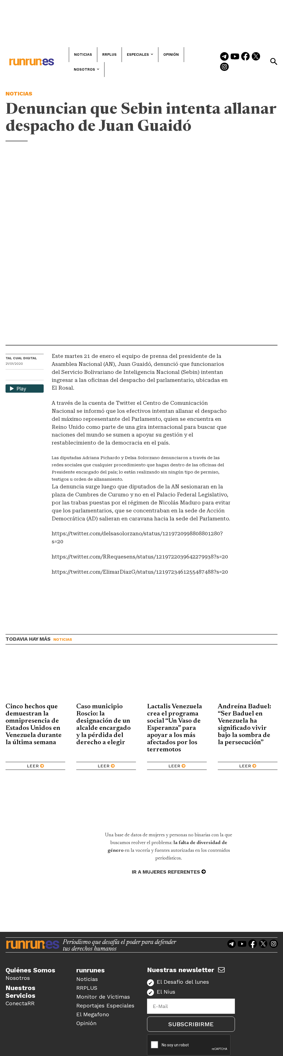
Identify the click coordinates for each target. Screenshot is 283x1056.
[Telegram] (224, 57)
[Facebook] (245, 57)
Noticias (19, 93)
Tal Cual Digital (21, 358)
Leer (33, 765)
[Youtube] (235, 57)
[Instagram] (224, 67)
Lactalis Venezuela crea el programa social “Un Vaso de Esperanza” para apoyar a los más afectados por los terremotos (174, 728)
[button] (273, 61)
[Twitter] (256, 57)
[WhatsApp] (19, 375)
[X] (38, 375)
